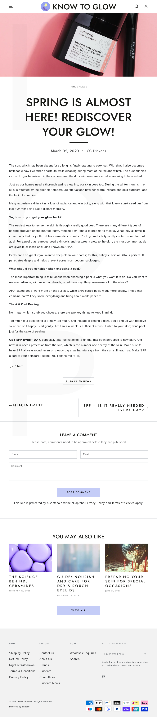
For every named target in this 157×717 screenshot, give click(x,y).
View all (78, 610)
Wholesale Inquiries (83, 653)
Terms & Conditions (22, 671)
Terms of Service (123, 503)
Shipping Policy (19, 653)
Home (73, 87)
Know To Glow (25, 701)
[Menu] (11, 6)
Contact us (46, 653)
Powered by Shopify (19, 707)
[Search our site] (136, 6)
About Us (45, 659)
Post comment (78, 492)
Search (74, 659)
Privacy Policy (95, 503)
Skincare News (49, 683)
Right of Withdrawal (22, 665)
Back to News (80, 381)
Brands (44, 665)
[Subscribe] (146, 654)
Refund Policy (18, 659)
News (82, 87)
